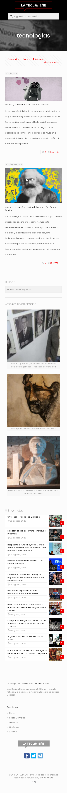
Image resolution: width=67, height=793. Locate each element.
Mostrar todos (52, 62)
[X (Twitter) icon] (35, 782)
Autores (39, 59)
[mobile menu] (62, 6)
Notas (12, 713)
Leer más (55, 152)
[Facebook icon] (32, 782)
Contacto (14, 727)
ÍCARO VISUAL (46, 777)
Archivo (13, 731)
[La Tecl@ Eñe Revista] (33, 6)
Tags (25, 59)
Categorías (13, 59)
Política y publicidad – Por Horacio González (27, 104)
